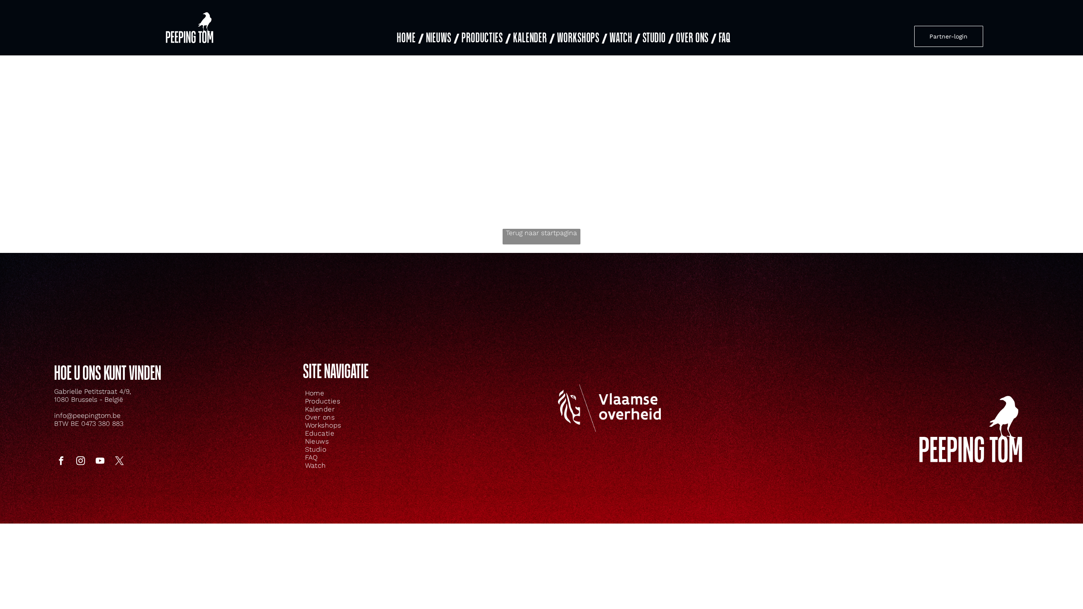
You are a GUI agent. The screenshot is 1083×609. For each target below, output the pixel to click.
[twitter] (119, 461)
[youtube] (100, 461)
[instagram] (80, 461)
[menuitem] (409, 38)
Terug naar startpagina (541, 233)
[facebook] (61, 461)
